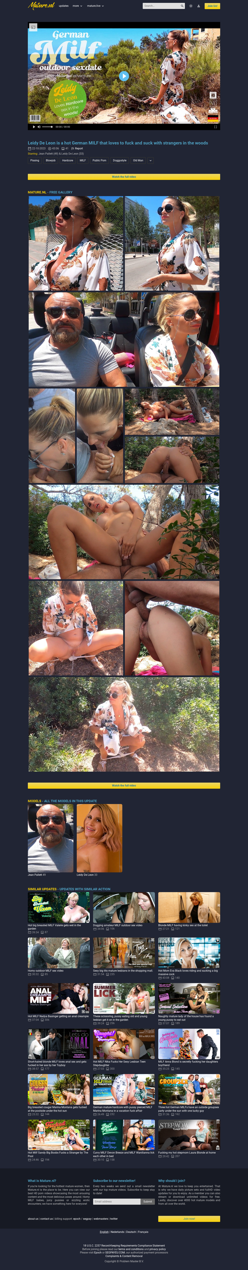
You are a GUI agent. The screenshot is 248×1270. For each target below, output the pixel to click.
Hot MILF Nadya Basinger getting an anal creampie (58, 1016)
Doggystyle (119, 160)
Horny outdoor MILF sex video (45, 970)
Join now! (189, 1218)
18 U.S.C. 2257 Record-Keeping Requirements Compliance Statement (124, 1245)
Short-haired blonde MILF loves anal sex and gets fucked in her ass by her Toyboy (57, 1063)
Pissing (34, 160)
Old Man (138, 160)
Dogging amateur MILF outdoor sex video (117, 925)
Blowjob (51, 160)
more (78, 5)
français (143, 1232)
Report (79, 148)
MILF (83, 160)
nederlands (117, 1232)
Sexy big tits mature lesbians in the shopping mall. (123, 970)
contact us (46, 1218)
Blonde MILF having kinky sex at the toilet (183, 925)
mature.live (96, 5)
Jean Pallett (35, 874)
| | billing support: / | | (73, 1218)
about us (33, 1218)
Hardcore (67, 160)
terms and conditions (131, 1249)
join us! (212, 6)
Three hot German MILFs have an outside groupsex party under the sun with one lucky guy (188, 1109)
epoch (76, 1218)
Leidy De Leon (85, 874)
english (104, 1232)
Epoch (98, 1252)
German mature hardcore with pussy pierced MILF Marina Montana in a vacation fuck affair (122, 1109)
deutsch (131, 1232)
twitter (114, 1218)
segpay (87, 1218)
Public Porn (99, 160)
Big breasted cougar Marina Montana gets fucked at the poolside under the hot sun (57, 1109)
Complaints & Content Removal (124, 1256)
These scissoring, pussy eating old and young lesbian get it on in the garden (120, 1018)
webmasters (101, 1218)
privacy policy (157, 1249)
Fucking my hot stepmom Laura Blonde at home (187, 1152)
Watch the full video (124, 176)
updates (63, 5)
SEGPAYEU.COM (115, 1252)
